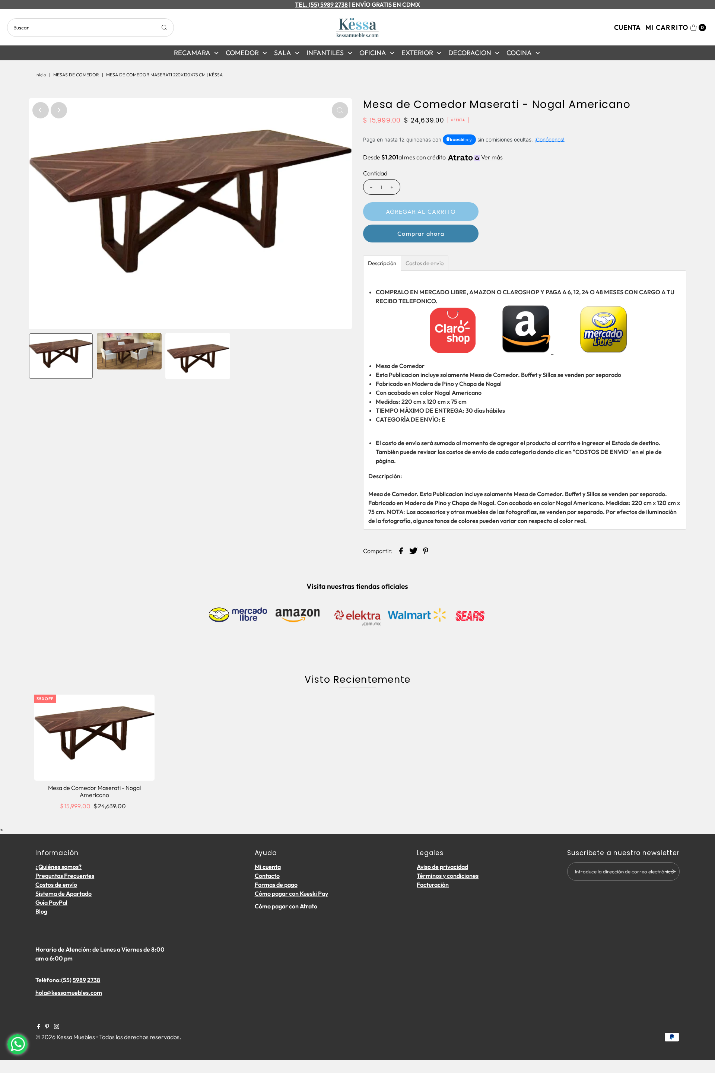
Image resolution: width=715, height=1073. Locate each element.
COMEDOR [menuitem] (242, 52)
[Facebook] (38, 1026)
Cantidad (375, 173)
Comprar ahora (420, 233)
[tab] (382, 263)
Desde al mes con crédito (433, 157)
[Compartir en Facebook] (401, 550)
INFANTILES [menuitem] (325, 52)
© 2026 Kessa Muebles (65, 1037)
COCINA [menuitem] (519, 52)
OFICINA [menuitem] (372, 52)
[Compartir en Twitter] (413, 550)
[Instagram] (56, 1026)
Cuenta (627, 27)
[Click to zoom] (340, 110)
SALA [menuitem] (282, 52)
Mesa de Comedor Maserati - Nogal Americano (94, 791)
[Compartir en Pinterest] (425, 550)
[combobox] (90, 27)
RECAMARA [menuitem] (192, 52)
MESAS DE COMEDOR (76, 74)
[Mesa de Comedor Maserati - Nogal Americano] (94, 738)
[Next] (59, 110)
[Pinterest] (47, 1026)
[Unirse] (670, 871)
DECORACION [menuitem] (469, 52)
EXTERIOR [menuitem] (417, 52)
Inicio (40, 74)
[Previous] (40, 110)
